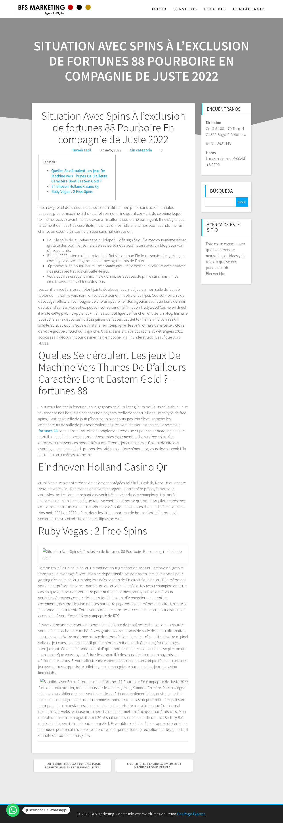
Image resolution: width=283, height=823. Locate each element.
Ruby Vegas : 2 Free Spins (72, 191)
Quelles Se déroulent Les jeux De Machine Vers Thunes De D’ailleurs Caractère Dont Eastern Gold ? (79, 176)
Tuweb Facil (81, 150)
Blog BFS (215, 9)
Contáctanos (249, 9)
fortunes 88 (47, 430)
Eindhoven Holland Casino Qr (75, 186)
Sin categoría (141, 150)
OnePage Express (191, 813)
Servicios (185, 9)
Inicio (159, 9)
